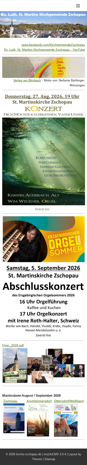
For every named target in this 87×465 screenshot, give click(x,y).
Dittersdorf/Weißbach (69, 401)
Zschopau (10, 401)
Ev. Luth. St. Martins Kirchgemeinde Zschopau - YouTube (44, 49)
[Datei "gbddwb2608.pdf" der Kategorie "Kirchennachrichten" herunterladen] (66, 406)
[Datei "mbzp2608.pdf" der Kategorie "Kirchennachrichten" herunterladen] (14, 406)
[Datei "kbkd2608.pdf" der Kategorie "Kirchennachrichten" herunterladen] (38, 406)
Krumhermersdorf (39, 401)
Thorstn (37, 459)
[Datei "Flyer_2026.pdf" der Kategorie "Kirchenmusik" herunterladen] (43, 350)
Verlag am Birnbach (27, 80)
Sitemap (49, 459)
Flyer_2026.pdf (13, 345)
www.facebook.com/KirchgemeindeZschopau (53, 44)
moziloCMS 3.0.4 (55, 454)
